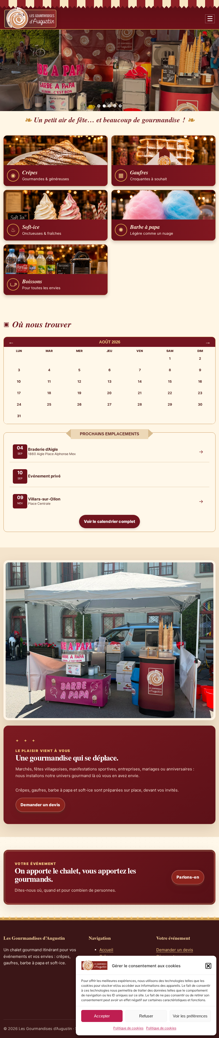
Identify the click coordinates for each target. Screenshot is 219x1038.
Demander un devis (40, 804)
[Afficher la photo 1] (98, 105)
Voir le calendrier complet (109, 521)
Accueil (106, 949)
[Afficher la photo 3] (109, 105)
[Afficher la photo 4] (115, 105)
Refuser (146, 1016)
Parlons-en (188, 877)
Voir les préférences (190, 1016)
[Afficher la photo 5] (120, 105)
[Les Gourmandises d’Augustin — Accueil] (30, 17)
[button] (208, 966)
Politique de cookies (128, 1028)
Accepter (102, 1016)
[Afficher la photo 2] (104, 105)
